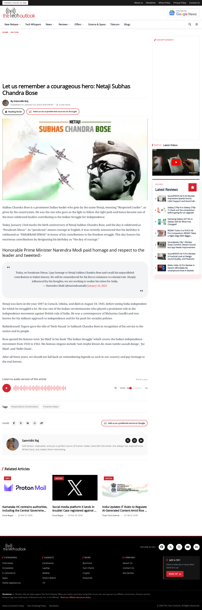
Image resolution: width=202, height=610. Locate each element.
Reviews (63, 24)
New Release (11, 24)
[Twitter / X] (21, 423)
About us (138, 2)
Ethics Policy (164, 2)
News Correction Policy (13, 605)
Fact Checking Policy (36, 605)
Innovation (8, 567)
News (49, 24)
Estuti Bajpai (7, 515)
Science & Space (97, 24)
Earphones (48, 563)
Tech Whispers (33, 24)
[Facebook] (14, 423)
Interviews (7, 563)
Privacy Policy (179, 2)
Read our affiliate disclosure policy (76, 597)
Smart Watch (49, 577)
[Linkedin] (196, 547)
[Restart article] (116, 388)
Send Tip (173, 574)
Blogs (127, 24)
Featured (87, 577)
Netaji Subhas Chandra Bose (24, 406)
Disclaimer (151, 2)
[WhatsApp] (35, 423)
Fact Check (88, 567)
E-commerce (8, 572)
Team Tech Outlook (110, 515)
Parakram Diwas (50, 406)
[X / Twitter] (127, 440)
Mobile (46, 572)
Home (5, 32)
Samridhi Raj (30, 440)
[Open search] (190, 24)
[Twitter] (170, 547)
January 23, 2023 (97, 285)
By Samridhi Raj (19, 101)
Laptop (46, 567)
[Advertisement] (75, 58)
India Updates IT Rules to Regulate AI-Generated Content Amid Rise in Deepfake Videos (124, 508)
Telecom (114, 24)
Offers (77, 24)
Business (87, 563)
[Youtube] (188, 547)
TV (43, 582)
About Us (127, 563)
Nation (14, 32)
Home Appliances (11, 582)
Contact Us (194, 2)
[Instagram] (134, 440)
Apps (7, 478)
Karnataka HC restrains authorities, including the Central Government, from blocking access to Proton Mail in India (25, 508)
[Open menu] (197, 24)
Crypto (86, 572)
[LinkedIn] (28, 423)
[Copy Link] (42, 423)
